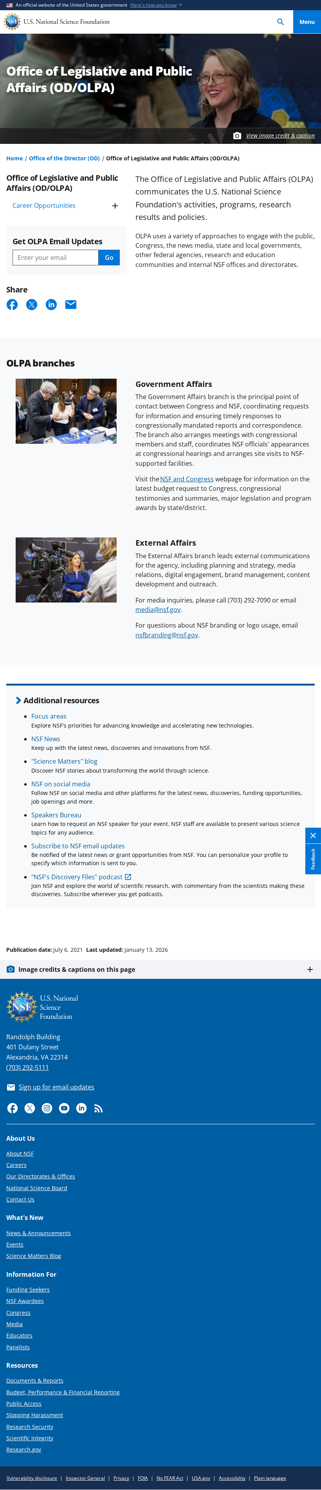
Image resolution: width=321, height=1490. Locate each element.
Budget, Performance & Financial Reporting (63, 1392)
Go (109, 257)
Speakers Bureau (56, 815)
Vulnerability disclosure (32, 1478)
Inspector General (85, 1478)
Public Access (23, 1403)
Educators (19, 1335)
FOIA (143, 1478)
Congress (18, 1312)
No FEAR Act (170, 1478)
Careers (16, 1165)
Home (14, 158)
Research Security (29, 1426)
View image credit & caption (280, 135)
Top (307, 920)
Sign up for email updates (56, 1087)
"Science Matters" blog (64, 761)
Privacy (121, 1478)
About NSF (20, 1153)
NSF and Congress (187, 479)
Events (14, 1244)
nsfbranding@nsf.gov (166, 635)
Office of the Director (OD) (64, 158)
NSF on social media (60, 784)
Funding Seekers (28, 1289)
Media (14, 1324)
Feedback (313, 859)
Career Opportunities (44, 205)
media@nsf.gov (157, 609)
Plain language (270, 1478)
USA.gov (201, 1478)
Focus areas (49, 716)
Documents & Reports (34, 1380)
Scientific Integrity (29, 1438)
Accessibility (232, 1478)
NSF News (45, 739)
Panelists (18, 1347)
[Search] (280, 21)
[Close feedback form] (313, 836)
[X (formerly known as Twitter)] (29, 1108)
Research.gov (23, 1449)
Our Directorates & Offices (40, 1176)
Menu (307, 21)
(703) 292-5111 (27, 1067)
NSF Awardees (25, 1301)
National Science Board (36, 1188)
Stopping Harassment (34, 1415)
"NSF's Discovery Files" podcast (77, 877)
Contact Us (20, 1199)
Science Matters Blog (33, 1256)
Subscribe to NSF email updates (78, 846)
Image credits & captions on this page (76, 969)
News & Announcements (38, 1233)
